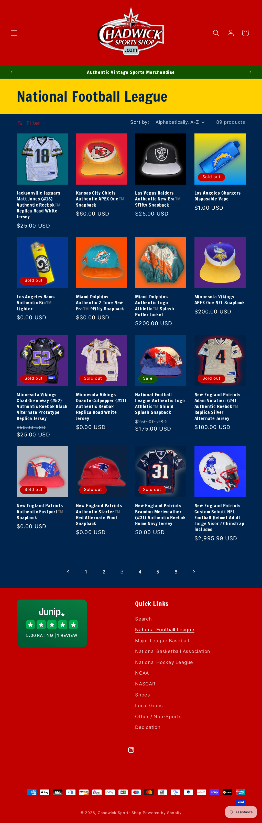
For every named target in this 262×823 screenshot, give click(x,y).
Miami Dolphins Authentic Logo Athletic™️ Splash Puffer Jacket (154, 306)
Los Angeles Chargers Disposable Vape (217, 196)
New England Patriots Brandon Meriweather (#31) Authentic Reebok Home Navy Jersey (160, 514)
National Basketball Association (172, 651)
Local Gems (149, 705)
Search (143, 619)
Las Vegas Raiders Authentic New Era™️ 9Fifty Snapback (158, 199)
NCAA (142, 673)
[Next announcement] (250, 72)
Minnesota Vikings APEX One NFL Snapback (219, 300)
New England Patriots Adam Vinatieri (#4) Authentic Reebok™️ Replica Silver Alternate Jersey (217, 406)
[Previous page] (68, 572)
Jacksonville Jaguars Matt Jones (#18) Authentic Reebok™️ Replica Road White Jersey (39, 205)
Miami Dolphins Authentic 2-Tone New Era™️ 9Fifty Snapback (100, 303)
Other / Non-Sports (158, 716)
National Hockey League (164, 662)
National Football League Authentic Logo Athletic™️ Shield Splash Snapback (160, 403)
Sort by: (139, 122)
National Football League (164, 629)
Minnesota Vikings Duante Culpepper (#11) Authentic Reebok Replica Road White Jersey (101, 406)
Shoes (142, 694)
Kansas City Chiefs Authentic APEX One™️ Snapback (100, 199)
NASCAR (145, 683)
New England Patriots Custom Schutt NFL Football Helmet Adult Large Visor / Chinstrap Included (219, 517)
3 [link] (122, 571)
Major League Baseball (162, 640)
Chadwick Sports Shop (119, 812)
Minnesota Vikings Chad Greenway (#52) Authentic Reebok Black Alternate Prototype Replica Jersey (42, 406)
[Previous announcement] (11, 72)
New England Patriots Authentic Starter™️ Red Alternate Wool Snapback (99, 514)
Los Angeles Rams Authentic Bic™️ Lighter (35, 303)
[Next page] (194, 572)
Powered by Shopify (162, 812)
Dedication (148, 727)
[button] (14, 33)
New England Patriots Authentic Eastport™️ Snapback (40, 512)
